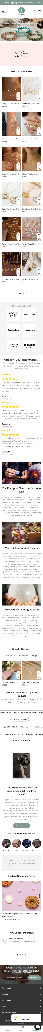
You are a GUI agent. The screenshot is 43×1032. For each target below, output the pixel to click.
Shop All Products (21, 741)
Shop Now (29, 3)
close (39, 2)
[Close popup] (38, 1016)
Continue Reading (10, 919)
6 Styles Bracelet (19, 719)
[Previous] (3, 896)
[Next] (39, 896)
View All (21, 293)
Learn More (20, 826)
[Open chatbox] (37, 1027)
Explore (21, 34)
